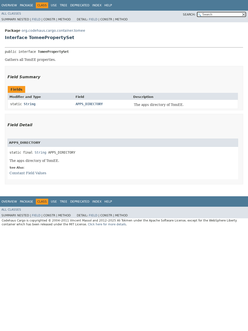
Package (26, 5)
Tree (63, 5)
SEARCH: (189, 14)
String (29, 104)
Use (54, 5)
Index (96, 5)
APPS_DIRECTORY (89, 104)
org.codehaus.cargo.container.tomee (53, 30)
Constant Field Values (27, 173)
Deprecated (79, 5)
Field (36, 19)
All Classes (11, 13)
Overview (9, 5)
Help (108, 5)
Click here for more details (107, 224)
